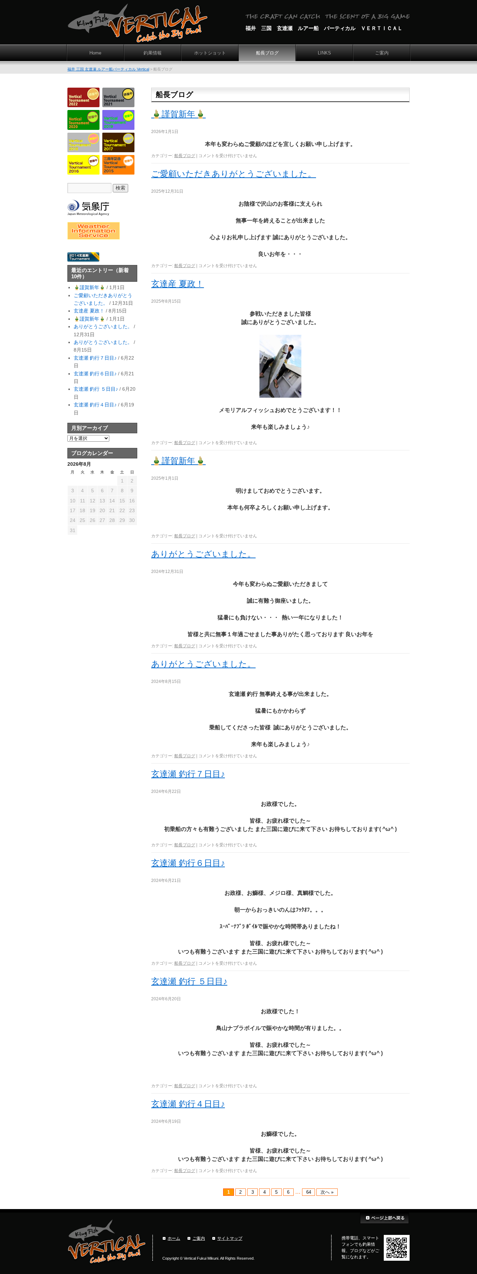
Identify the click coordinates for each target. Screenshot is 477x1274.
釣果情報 (153, 53)
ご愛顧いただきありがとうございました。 (233, 173)
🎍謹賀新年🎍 (178, 114)
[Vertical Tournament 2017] (118, 150)
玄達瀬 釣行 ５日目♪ (189, 981)
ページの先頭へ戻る (385, 1218)
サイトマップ (229, 1238)
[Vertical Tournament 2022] (83, 105)
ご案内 (382, 53)
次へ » (327, 1192)
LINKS (324, 53)
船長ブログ (267, 53)
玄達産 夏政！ (177, 283)
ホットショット (210, 53)
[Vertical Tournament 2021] (118, 105)
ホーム (174, 1238)
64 (308, 1192)
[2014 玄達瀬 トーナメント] (83, 260)
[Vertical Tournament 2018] (83, 150)
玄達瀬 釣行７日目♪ (188, 774)
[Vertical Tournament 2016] (83, 173)
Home (95, 53)
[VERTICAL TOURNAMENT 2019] (118, 128)
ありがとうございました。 (203, 554)
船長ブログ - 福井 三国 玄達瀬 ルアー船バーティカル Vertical (137, 23)
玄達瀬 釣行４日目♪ (188, 1104)
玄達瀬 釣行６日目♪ (188, 863)
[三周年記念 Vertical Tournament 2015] (118, 173)
